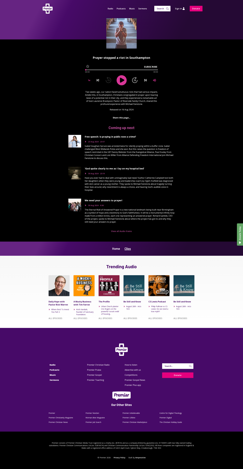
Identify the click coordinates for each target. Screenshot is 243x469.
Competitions (131, 375)
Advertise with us (133, 369)
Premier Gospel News (135, 380)
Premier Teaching (95, 380)
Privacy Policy (119, 457)
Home (116, 248)
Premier (52, 413)
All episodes (55, 318)
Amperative (140, 457)
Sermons (142, 8)
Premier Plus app (133, 385)
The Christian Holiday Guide (170, 422)
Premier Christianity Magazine (61, 417)
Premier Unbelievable (131, 413)
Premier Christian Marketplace (135, 422)
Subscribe (150, 66)
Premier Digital (165, 417)
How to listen (131, 364)
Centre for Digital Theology (170, 413)
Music (132, 8)
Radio (110, 8)
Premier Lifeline (129, 417)
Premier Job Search (93, 422)
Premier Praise (94, 369)
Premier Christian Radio (98, 364)
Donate (196, 8)
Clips (128, 248)
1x (89, 80)
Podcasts (121, 8)
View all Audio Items (121, 231)
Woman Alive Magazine (95, 417)
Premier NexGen (92, 413)
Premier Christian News (58, 422)
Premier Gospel (94, 375)
